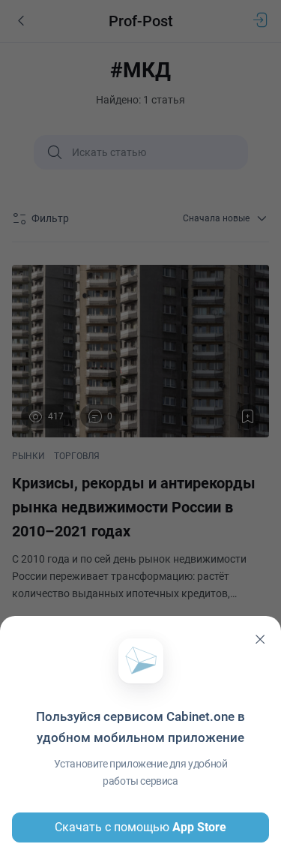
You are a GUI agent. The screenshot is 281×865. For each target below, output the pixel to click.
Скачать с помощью (140, 827)
